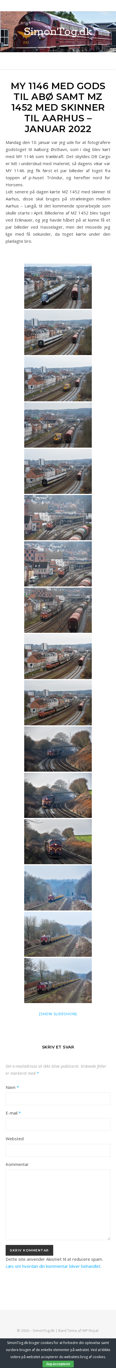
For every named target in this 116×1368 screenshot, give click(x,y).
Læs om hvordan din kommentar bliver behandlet (53, 1266)
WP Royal (90, 1330)
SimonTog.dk (58, 31)
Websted (15, 1138)
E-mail (13, 1113)
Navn (12, 1087)
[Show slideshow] (58, 1013)
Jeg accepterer (58, 1364)
